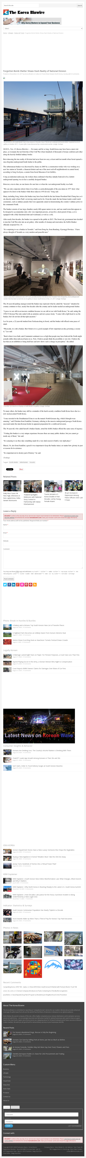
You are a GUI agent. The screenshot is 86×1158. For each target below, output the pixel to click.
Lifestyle (10, 33)
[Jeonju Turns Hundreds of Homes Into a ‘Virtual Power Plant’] (7, 865)
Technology (7, 1077)
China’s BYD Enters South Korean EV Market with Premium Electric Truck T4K (53, 987)
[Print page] (43, 78)
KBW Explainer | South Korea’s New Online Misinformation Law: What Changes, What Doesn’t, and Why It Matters (47, 880)
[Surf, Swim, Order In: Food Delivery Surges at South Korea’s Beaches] (7, 768)
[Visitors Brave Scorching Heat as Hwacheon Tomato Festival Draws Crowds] (7, 642)
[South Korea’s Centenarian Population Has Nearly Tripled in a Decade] (7, 912)
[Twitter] (5, 584)
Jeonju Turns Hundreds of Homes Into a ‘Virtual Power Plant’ (34, 864)
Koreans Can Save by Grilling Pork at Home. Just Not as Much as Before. (39, 1040)
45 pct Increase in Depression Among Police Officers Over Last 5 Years (74, 496)
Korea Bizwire (29, 74)
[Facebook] (9, 584)
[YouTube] (26, 584)
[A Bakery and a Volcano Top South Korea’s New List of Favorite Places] (7, 627)
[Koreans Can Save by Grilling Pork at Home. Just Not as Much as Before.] (33, 937)
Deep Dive (6, 1085)
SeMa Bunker (24, 462)
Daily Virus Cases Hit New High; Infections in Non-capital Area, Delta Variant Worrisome (11, 496)
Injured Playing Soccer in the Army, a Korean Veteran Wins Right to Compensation (42, 662)
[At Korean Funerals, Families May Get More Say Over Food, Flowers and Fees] (53, 936)
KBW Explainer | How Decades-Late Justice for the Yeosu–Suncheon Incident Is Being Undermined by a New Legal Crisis (44, 896)
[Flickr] (22, 584)
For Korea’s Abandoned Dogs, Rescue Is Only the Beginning (34, 1032)
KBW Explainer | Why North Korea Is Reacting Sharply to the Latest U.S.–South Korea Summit (47, 887)
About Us (6, 1101)
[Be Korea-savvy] (43, 12)
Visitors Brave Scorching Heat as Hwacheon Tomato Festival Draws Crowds (40, 640)
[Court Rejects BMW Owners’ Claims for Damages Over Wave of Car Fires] (7, 670)
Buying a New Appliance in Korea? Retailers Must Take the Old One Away (39, 857)
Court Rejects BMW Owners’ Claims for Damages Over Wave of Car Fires (39, 668)
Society (65, 74)
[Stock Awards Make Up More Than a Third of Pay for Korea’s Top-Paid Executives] (7, 920)
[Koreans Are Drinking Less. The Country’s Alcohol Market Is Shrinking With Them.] (7, 752)
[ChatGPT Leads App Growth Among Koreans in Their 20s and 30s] (7, 760)
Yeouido (32, 462)
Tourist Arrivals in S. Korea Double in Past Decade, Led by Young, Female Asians (52, 497)
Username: (8, 1111)
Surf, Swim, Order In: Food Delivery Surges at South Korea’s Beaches (38, 766)
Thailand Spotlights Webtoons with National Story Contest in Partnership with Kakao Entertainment (32, 499)
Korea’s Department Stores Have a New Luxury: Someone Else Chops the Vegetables (43, 850)
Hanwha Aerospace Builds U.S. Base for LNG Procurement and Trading (38, 1054)
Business (6, 1069)
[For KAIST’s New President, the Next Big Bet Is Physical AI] (53, 951)
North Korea (59, 74)
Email (5, 533)
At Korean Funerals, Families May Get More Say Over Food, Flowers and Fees (41, 1047)
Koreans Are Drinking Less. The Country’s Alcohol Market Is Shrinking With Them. (42, 750)
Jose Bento (6, 995)
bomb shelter (13, 462)
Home (5, 33)
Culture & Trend (19, 33)
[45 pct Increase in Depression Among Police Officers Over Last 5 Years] (74, 485)
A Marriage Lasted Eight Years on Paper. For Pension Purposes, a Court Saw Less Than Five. (46, 655)
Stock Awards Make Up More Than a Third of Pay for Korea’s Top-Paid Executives (42, 919)
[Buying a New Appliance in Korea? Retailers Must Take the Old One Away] (7, 858)
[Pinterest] (30, 584)
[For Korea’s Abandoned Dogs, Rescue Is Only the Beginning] (12, 937)
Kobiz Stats (6, 1089)
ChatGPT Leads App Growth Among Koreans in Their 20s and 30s (36, 758)
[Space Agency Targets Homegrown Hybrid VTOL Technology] (12, 966)
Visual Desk (6, 1081)
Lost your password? (74, 1126)
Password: (8, 1118)
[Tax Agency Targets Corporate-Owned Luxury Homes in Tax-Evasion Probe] (73, 951)
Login (7, 1107)
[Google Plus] (18, 584)
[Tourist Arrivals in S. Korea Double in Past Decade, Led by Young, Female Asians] (53, 486)
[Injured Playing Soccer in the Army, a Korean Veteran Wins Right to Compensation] (7, 663)
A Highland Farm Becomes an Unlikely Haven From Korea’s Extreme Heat (39, 633)
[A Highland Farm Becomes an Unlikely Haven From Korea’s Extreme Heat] (7, 634)
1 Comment (29, 899)
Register (15, 1107)
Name (5, 525)
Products (6, 1093)
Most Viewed (50, 74)
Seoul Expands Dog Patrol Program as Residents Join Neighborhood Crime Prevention (39, 995)
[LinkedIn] (13, 584)
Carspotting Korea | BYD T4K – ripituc (15, 987)
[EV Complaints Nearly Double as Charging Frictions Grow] (12, 952)
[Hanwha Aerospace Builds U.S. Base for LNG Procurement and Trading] (73, 938)
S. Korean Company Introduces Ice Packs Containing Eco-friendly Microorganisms (41, 991)
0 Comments (27, 627)
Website (5, 541)
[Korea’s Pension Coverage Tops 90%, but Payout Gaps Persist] (33, 952)
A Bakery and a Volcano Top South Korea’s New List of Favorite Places (38, 625)
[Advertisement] (43, 52)
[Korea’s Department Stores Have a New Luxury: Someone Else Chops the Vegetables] (7, 851)
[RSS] (35, 584)
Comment (6, 549)
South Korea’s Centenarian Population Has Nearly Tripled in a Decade (38, 910)
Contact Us (6, 1097)
